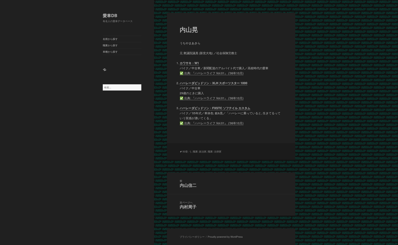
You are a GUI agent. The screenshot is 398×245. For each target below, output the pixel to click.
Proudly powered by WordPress (225, 236)
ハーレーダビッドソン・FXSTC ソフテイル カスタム (215, 108)
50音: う (187, 151)
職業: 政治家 (199, 151)
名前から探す (110, 39)
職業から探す (110, 45)
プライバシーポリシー (192, 236)
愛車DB (110, 15)
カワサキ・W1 (189, 63)
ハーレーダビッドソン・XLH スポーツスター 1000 (213, 83)
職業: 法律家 (214, 151)
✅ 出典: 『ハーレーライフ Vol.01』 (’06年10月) (211, 73)
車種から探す (110, 51)
